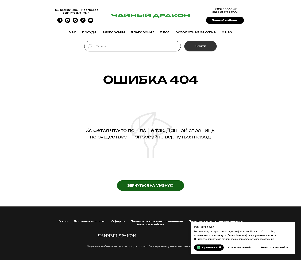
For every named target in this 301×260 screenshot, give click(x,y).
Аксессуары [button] (113, 32)
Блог (164, 32)
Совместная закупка (195, 32)
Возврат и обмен (150, 224)
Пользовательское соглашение (157, 221)
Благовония (142, 32)
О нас (227, 32)
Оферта (118, 221)
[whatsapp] (67, 21)
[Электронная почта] (90, 21)
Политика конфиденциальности (216, 221)
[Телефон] (83, 21)
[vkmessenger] (75, 21)
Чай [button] (72, 32)
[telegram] (60, 21)
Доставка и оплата (89, 221)
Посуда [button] (89, 32)
